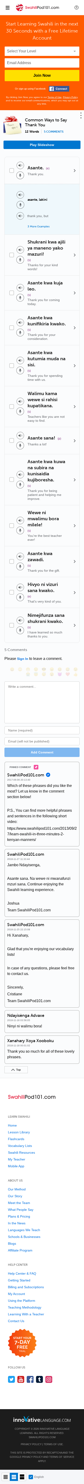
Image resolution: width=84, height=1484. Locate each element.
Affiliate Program (20, 1250)
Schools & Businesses (24, 1237)
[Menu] (7, 7)
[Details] (74, 170)
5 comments (53, 132)
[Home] (38, 11)
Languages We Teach (24, 1230)
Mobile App (16, 1166)
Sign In (22, 659)
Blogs (12, 1243)
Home (12, 1125)
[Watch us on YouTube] (20, 1379)
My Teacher (16, 1159)
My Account (16, 1294)
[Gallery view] (22, 1477)
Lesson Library (19, 1132)
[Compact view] (6, 1477)
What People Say (20, 1209)
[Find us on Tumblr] (39, 1379)
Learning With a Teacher (26, 1314)
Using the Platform (21, 1300)
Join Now (42, 75)
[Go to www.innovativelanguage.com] (42, 1419)
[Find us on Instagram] (48, 1379)
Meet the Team (19, 1203)
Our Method (17, 1189)
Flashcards (16, 1139)
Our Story (15, 1196)
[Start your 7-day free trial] (22, 1343)
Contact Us (16, 1321)
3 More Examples (38, 226)
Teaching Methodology (24, 1307)
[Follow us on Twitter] (11, 1379)
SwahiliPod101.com (42, 1437)
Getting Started (19, 1280)
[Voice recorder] (20, 175)
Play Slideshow (42, 145)
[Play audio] (20, 165)
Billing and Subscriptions (26, 1287)
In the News (16, 1223)
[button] (76, 7)
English (39, 1477)
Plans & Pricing (19, 1216)
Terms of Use (55, 97)
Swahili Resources (21, 1152)
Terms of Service (61, 1456)
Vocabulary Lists (20, 1146)
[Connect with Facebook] (59, 88)
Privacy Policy (70, 97)
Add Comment (42, 752)
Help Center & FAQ (22, 1273)
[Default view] (14, 1477)
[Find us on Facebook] (30, 1379)
